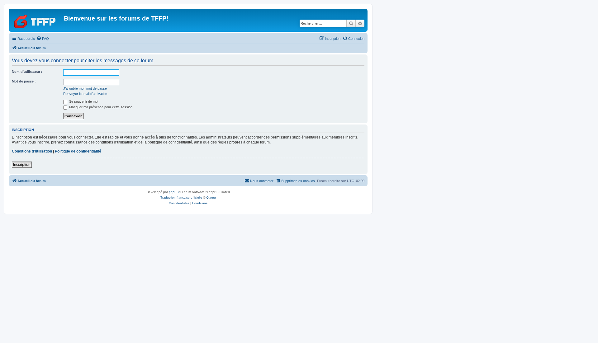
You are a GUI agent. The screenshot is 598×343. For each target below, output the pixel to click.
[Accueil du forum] (37, 20)
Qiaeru (211, 197)
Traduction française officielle (181, 197)
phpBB (174, 192)
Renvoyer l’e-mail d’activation (85, 94)
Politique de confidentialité (78, 151)
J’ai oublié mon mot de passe (85, 88)
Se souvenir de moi (83, 101)
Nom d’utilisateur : (27, 71)
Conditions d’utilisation (32, 151)
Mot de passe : (24, 81)
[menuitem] (42, 38)
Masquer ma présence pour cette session (100, 107)
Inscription (22, 164)
